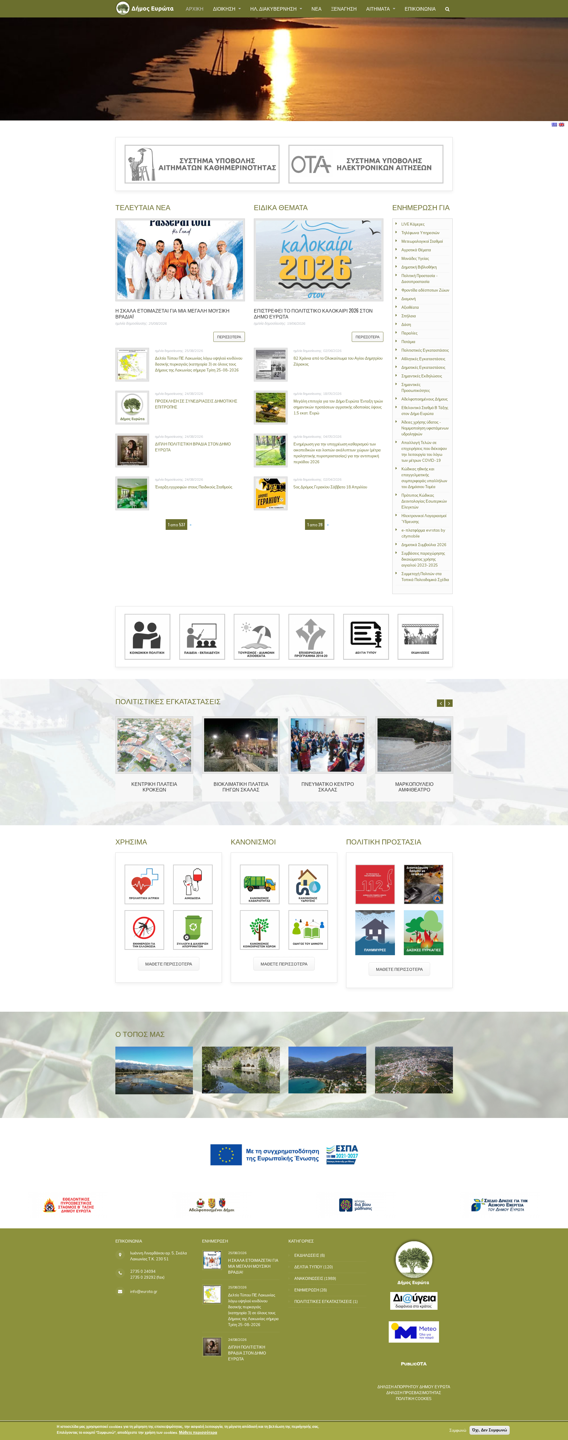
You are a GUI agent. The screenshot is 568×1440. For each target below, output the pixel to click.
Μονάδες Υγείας (415, 258)
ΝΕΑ (317, 8)
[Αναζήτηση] (447, 9)
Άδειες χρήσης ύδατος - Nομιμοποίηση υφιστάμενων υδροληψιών (425, 428)
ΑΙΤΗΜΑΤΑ (378, 8)
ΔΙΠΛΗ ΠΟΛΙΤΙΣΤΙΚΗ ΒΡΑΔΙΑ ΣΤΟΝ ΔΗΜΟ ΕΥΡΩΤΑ (247, 1353)
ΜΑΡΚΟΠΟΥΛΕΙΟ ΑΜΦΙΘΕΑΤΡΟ (414, 786)
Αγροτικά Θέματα (416, 249)
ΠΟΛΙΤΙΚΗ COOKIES (414, 1398)
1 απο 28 (314, 524)
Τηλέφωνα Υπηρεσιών (420, 232)
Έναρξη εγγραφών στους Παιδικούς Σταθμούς (193, 487)
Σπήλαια (408, 315)
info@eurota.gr (143, 1291)
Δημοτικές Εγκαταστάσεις (423, 367)
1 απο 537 (176, 524)
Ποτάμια (408, 341)
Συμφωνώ (457, 1430)
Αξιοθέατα (410, 307)
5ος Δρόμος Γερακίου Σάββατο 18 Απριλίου (330, 487)
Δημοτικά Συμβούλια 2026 (423, 544)
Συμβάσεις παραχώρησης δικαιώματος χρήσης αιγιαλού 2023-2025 (423, 559)
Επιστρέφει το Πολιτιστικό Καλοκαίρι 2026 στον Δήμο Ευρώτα (313, 313)
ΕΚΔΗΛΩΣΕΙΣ (306, 1255)
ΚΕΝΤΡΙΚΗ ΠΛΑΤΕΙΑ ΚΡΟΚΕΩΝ (154, 786)
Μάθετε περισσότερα (198, 1432)
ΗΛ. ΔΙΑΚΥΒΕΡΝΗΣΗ (274, 8)
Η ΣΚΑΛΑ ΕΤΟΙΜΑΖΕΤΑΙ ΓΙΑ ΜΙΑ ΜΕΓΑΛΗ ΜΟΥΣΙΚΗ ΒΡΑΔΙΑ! (172, 313)
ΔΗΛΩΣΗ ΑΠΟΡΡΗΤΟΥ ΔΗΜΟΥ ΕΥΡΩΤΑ (413, 1386)
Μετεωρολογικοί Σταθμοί (422, 241)
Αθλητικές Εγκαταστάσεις (423, 358)
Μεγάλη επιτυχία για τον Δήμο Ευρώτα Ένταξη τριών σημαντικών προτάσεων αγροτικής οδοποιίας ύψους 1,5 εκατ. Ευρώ (338, 407)
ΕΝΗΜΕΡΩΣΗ (306, 1290)
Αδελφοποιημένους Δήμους (424, 399)
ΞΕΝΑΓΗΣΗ (344, 8)
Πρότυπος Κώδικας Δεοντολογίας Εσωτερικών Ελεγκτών (424, 501)
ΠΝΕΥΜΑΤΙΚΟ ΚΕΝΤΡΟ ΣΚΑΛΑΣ (327, 786)
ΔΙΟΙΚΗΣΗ (225, 8)
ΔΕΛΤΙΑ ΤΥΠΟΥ (308, 1266)
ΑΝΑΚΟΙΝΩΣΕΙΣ (308, 1278)
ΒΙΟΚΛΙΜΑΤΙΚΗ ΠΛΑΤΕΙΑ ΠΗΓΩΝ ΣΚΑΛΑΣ (241, 786)
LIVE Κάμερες (413, 224)
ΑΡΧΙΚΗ (195, 8)
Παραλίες (409, 333)
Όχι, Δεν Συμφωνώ (489, 1430)
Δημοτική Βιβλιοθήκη (419, 267)
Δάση (406, 324)
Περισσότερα (229, 336)
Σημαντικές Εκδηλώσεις (421, 376)
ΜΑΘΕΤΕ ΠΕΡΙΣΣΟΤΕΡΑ (168, 963)
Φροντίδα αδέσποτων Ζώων (425, 290)
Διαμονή (408, 298)
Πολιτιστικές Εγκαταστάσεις (425, 350)
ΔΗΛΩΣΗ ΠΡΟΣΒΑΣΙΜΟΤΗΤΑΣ (413, 1392)
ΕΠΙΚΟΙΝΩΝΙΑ (420, 8)
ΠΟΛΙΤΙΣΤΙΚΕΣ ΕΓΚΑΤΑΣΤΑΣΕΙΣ (323, 1301)
